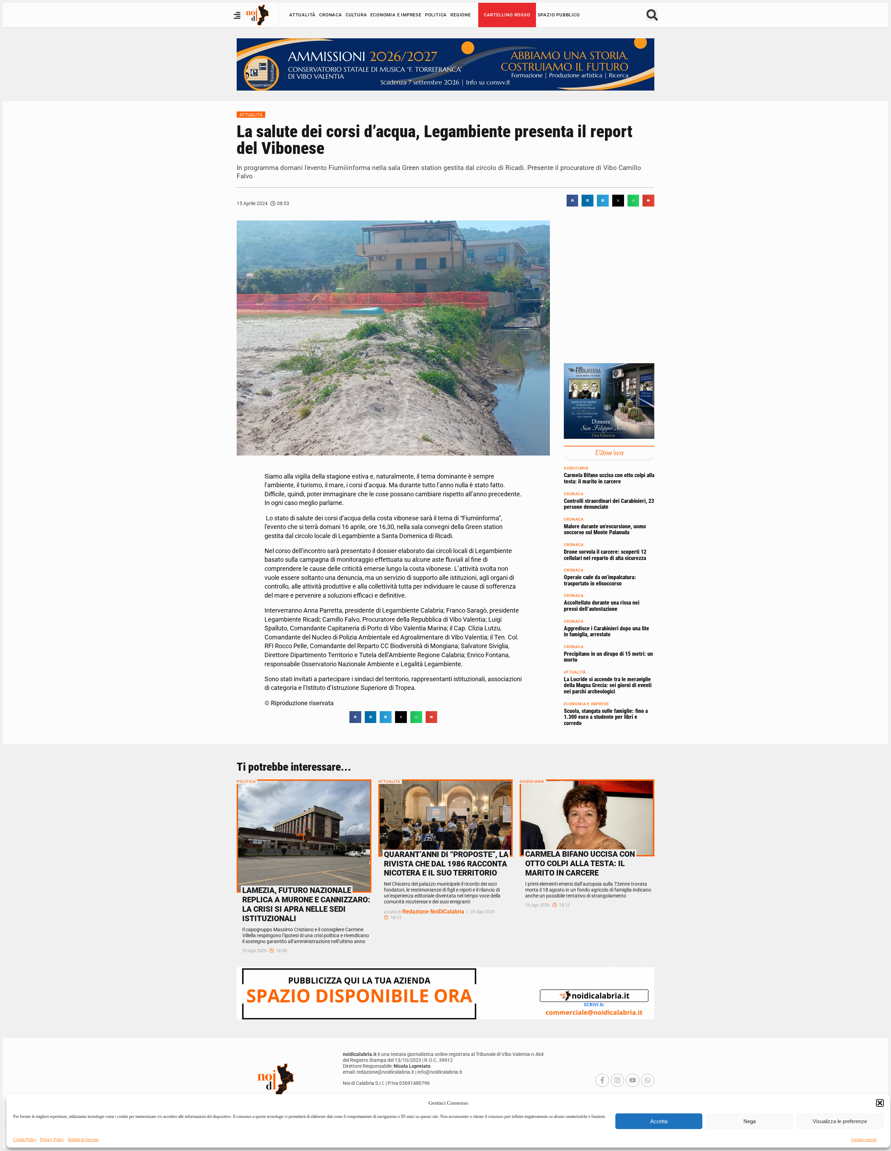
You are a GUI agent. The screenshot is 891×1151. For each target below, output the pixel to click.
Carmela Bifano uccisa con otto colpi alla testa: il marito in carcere (609, 478)
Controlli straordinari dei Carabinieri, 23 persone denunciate (609, 504)
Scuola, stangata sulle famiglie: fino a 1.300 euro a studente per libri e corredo (606, 717)
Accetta (659, 1121)
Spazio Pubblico (559, 14)
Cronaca (330, 14)
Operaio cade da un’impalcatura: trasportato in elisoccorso (600, 580)
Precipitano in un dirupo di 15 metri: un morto (608, 657)
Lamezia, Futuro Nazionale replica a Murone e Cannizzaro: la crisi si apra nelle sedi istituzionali (306, 904)
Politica (436, 14)
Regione (460, 14)
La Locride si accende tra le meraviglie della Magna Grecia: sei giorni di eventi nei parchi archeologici (608, 685)
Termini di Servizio (83, 1139)
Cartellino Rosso (507, 14)
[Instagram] (617, 1080)
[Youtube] (632, 1080)
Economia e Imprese (395, 14)
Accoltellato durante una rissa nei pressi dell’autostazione (601, 606)
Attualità (302, 14)
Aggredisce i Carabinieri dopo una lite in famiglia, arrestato (606, 631)
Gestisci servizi (863, 1139)
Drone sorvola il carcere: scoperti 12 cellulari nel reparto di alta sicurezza (605, 555)
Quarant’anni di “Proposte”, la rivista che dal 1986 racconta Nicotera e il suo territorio (446, 864)
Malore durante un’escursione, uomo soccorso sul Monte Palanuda (605, 529)
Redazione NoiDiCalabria (433, 911)
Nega (749, 1121)
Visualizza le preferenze (840, 1121)
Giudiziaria (576, 468)
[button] (879, 1102)
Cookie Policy (25, 1139)
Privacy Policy (52, 1139)
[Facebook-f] (602, 1080)
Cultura (356, 14)
